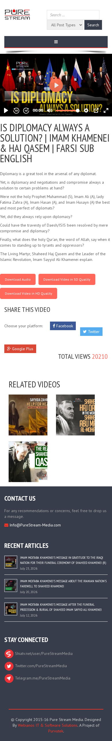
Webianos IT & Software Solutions (48, 725)
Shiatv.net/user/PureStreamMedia (43, 653)
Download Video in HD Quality (28, 293)
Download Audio (18, 279)
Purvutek (55, 731)
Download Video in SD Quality (66, 279)
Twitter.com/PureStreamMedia (40, 665)
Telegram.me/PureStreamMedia (42, 678)
